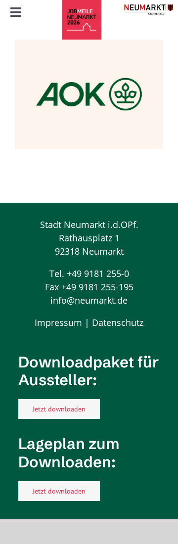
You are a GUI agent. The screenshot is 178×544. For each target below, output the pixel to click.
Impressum (58, 322)
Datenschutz (117, 322)
